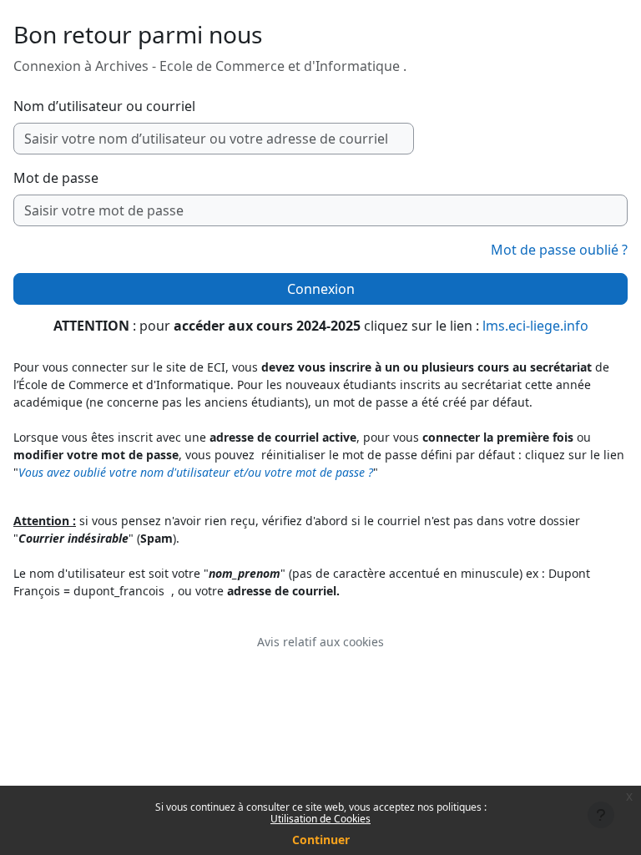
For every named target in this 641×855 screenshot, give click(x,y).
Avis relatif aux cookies (320, 642)
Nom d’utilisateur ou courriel (104, 106)
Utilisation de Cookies (320, 819)
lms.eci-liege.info (535, 325)
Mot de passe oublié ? (559, 249)
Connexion (321, 289)
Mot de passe (55, 178)
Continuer (321, 839)
